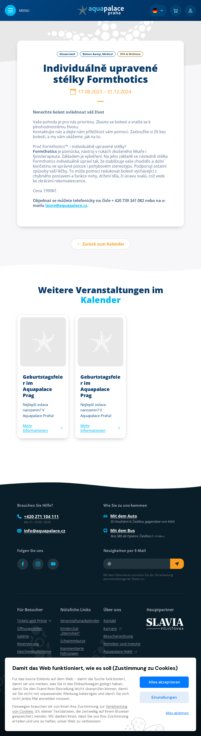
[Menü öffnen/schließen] (17, 10)
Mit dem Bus (122, 530)
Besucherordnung (118, 636)
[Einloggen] (190, 10)
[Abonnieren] (177, 564)
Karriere (110, 628)
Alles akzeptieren (164, 682)
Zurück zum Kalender (103, 244)
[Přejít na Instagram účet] (37, 564)
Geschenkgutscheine (34, 651)
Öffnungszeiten (29, 628)
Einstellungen (164, 697)
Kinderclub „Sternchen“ (70, 630)
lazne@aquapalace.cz (66, 205)
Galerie (23, 636)
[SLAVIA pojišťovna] (165, 623)
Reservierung (28, 643)
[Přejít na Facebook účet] (22, 564)
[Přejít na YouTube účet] (53, 564)
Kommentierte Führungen (72, 650)
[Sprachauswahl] (158, 10)
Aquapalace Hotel (117, 651)
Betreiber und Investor (122, 643)
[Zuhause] (100, 10)
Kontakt (109, 620)
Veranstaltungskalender (80, 620)
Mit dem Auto (123, 516)
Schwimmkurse (72, 640)
